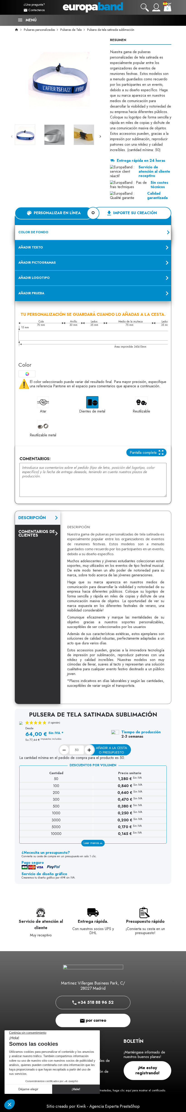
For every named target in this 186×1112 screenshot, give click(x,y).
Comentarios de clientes (36, 533)
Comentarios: (35, 458)
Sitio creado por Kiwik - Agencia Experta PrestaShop (93, 1106)
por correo (95, 1020)
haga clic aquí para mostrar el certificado (139, 1090)
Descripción (32, 518)
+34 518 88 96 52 (95, 1002)
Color (24, 365)
